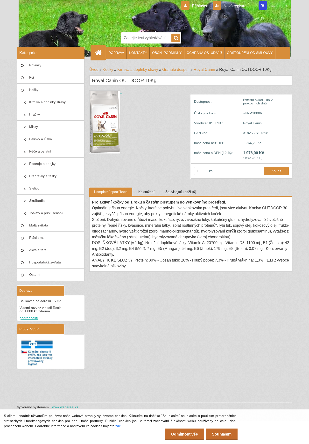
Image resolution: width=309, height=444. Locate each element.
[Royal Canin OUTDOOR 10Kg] (105, 92)
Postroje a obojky (42, 164)
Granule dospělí (176, 69)
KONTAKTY (138, 53)
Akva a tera (38, 250)
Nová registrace (237, 6)
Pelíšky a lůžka (40, 139)
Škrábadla (37, 201)
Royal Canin (204, 69)
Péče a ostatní (40, 151)
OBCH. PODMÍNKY (167, 53)
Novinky (35, 65)
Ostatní (34, 275)
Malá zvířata (38, 225)
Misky (33, 127)
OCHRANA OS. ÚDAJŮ (204, 53)
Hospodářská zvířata (45, 262)
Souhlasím (222, 434)
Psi (31, 77)
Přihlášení (200, 6)
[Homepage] (100, 53)
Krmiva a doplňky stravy (47, 102)
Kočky (33, 90)
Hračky (34, 114)
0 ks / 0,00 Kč (278, 6)
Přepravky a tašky (42, 176)
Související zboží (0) (180, 192)
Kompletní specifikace (110, 192)
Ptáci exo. (36, 238)
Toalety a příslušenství (46, 213)
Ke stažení (146, 192)
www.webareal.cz (65, 407)
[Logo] (137, 15)
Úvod (93, 69)
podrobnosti (29, 318)
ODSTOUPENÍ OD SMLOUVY (250, 53)
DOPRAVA (116, 53)
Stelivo (34, 188)
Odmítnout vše (184, 434)
